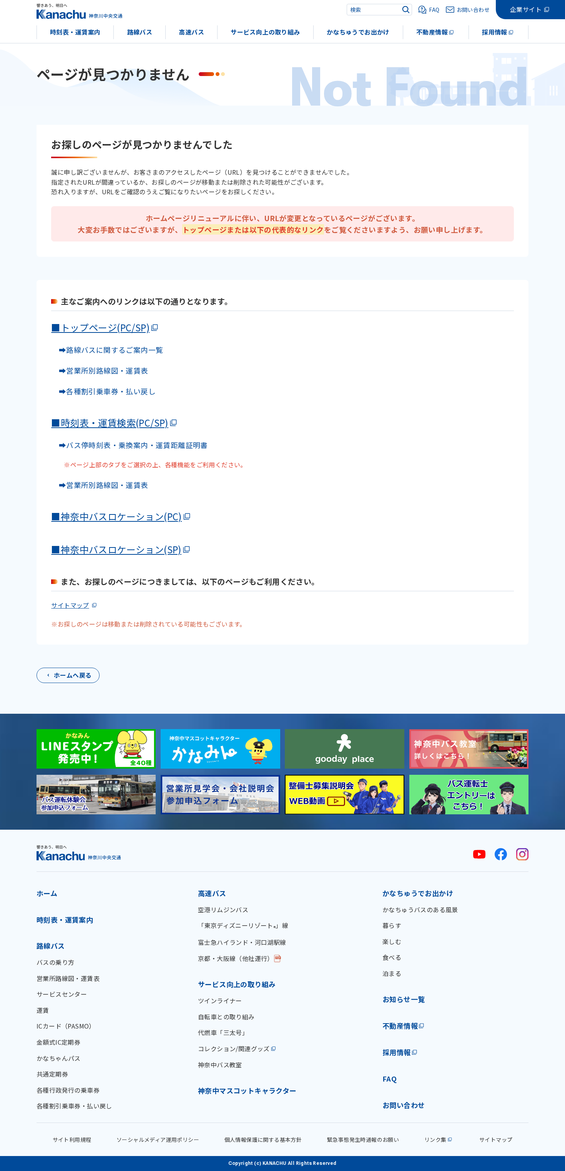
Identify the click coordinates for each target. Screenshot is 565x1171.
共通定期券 (52, 1073)
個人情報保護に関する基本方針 (263, 1139)
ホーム (47, 893)
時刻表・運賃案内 (75, 31)
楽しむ (391, 941)
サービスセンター (62, 994)
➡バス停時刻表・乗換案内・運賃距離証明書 (133, 445)
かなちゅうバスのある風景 (420, 909)
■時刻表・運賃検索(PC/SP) (109, 422)
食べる (391, 957)
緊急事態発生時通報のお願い (363, 1139)
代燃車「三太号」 (223, 1032)
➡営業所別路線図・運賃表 (99, 370)
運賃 (43, 1010)
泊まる (391, 973)
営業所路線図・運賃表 (68, 978)
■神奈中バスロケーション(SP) (116, 549)
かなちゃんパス (59, 1058)
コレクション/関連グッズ (234, 1048)
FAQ (389, 1078)
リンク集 (435, 1139)
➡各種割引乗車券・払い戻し (103, 391)
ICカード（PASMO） (66, 1025)
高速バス (191, 31)
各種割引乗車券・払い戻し (74, 1105)
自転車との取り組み (226, 1016)
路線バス (140, 31)
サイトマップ (70, 605)
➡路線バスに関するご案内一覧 (107, 349)
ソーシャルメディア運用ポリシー (157, 1139)
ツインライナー (220, 1000)
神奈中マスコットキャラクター (247, 1090)
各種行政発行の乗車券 (68, 1090)
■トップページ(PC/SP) (100, 327)
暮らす (391, 925)
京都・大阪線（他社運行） (236, 958)
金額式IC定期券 (58, 1042)
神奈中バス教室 (220, 1064)
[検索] (405, 9)
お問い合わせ (403, 1105)
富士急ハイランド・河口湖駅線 (242, 942)
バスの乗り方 (55, 962)
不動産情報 (432, 31)
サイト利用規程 (72, 1139)
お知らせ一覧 (403, 999)
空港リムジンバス (223, 909)
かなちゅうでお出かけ (358, 31)
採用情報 (494, 31)
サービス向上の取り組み (265, 31)
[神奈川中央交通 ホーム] (79, 852)
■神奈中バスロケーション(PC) (116, 516)
